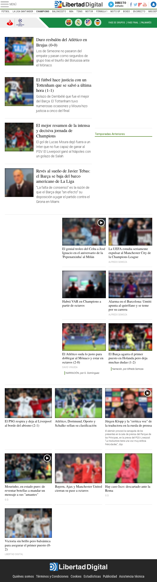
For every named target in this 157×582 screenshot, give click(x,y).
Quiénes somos (23, 576)
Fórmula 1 (101, 11)
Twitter (135, 4)
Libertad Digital (79, 4)
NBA (71, 11)
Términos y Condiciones (52, 576)
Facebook (131, 4)
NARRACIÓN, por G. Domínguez (82, 372)
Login (153, 4)
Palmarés (146, 22)
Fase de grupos (117, 22)
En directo (139, 11)
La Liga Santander (23, 11)
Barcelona (68, 22)
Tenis (79, 11)
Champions (42, 11)
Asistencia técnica (131, 576)
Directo (120, 4)
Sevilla (97, 22)
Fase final (133, 22)
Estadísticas (92, 576)
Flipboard (140, 4)
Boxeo (126, 11)
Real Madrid (78, 22)
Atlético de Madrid (88, 22)
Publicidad (110, 576)
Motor (89, 11)
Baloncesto (59, 11)
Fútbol (6, 11)
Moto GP (115, 11)
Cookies (76, 576)
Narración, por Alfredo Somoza (127, 368)
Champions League (15, 22)
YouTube (144, 4)
